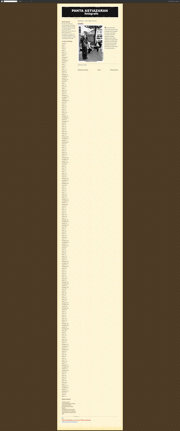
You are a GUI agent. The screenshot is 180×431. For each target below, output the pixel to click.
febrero (63, 53)
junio (63, 46)
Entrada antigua (114, 70)
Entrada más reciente (83, 70)
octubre (63, 59)
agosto (63, 43)
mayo (63, 48)
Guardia (80, 23)
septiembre (64, 60)
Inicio (99, 70)
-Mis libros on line (66, 402)
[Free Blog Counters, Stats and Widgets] (62, 418)
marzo (63, 52)
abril (63, 50)
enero (63, 55)
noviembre (64, 76)
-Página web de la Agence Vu (68, 409)
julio (63, 45)
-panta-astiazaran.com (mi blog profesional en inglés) (68, 404)
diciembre (64, 57)
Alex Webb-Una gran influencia (69, 410)
